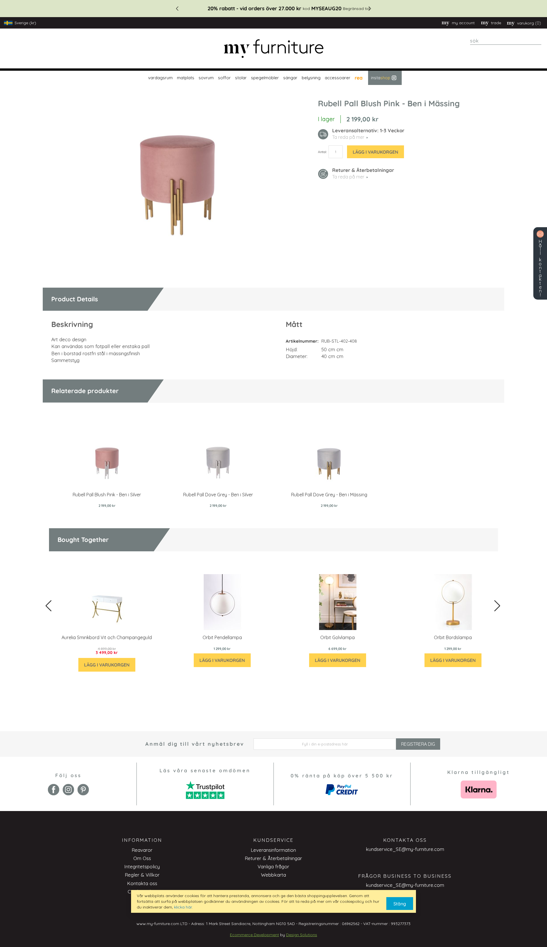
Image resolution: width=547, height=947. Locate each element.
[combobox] (505, 40)
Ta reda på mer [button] (348, 137)
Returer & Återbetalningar (273, 858)
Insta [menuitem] (380, 77)
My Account (463, 22)
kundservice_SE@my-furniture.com (405, 849)
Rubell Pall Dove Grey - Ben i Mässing (329, 494)
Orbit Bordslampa (453, 637)
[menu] (273, 78)
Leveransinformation (273, 850)
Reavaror (142, 850)
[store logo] (273, 49)
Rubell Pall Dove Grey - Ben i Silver (218, 494)
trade (496, 22)
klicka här (183, 907)
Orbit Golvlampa (337, 637)
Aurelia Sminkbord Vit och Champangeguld (107, 637)
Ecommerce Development (254, 934)
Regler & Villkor (142, 875)
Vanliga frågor (273, 866)
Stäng (399, 904)
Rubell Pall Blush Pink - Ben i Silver (107, 494)
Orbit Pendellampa (222, 637)
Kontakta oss (142, 883)
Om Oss (142, 858)
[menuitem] (159, 78)
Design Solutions (301, 934)
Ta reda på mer (348, 177)
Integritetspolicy (142, 866)
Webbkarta (273, 875)
